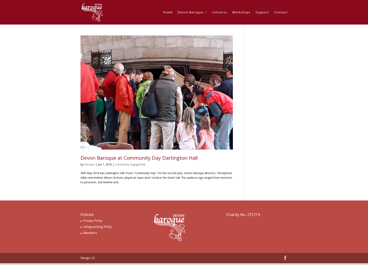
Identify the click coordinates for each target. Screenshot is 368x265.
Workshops (241, 12)
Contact (281, 12)
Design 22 (87, 258)
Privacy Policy (92, 220)
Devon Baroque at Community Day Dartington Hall (139, 157)
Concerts (219, 12)
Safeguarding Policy (97, 227)
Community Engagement (130, 164)
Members (90, 233)
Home (168, 12)
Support (262, 12)
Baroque (89, 164)
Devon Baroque (190, 12)
